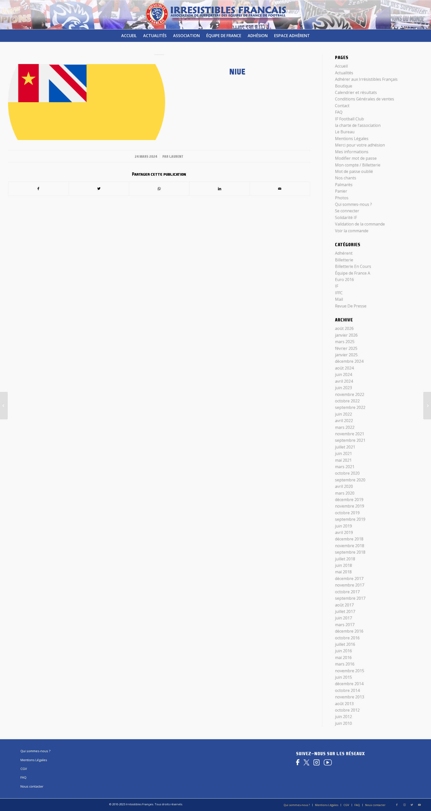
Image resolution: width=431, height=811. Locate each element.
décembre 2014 (349, 683)
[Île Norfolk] (427, 405)
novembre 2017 (349, 585)
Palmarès (343, 184)
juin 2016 (343, 651)
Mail (339, 299)
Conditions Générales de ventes (364, 99)
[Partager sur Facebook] (38, 189)
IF (336, 286)
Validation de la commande (360, 224)
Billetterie (344, 260)
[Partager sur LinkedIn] (220, 189)
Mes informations (351, 151)
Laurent (176, 156)
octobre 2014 (347, 690)
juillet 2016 (345, 644)
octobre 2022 (347, 401)
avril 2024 (344, 381)
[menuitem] (129, 35)
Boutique (343, 86)
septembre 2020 (350, 480)
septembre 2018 (350, 552)
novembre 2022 (349, 394)
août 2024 (344, 368)
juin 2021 (343, 453)
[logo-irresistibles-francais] (215, 14)
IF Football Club (349, 119)
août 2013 (344, 703)
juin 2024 (343, 374)
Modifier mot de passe (356, 158)
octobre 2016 (347, 638)
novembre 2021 (349, 434)
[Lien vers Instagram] (404, 805)
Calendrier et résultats (356, 92)
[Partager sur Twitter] (99, 189)
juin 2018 (343, 565)
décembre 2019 (349, 499)
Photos (341, 198)
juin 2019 (343, 526)
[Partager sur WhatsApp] (159, 189)
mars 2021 (344, 466)
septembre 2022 (350, 407)
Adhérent (343, 253)
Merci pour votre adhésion (360, 145)
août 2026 (344, 328)
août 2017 (344, 605)
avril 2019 (344, 532)
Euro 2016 (344, 279)
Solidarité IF (346, 217)
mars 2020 (344, 493)
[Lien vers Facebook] (397, 805)
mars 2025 (344, 341)
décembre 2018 (349, 539)
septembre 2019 (350, 519)
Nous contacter (31, 786)
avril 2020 (344, 486)
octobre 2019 (347, 513)
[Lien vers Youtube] (419, 805)
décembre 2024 (349, 361)
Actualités (344, 72)
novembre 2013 (349, 697)
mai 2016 (343, 657)
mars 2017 (344, 624)
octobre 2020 (347, 473)
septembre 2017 (350, 598)
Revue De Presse (350, 306)
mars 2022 (344, 427)
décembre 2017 (349, 578)
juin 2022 (343, 414)
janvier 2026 (346, 335)
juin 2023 (343, 387)
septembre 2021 (350, 440)
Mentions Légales (351, 138)
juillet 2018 (345, 559)
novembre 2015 (349, 670)
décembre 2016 (349, 631)
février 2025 (346, 348)
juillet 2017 (345, 611)
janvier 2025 (346, 355)
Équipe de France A (352, 273)
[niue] (86, 102)
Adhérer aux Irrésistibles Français (366, 79)
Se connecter (347, 211)
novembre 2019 (349, 506)
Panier (341, 191)
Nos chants (345, 178)
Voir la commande (351, 230)
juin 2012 (343, 716)
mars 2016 (344, 664)
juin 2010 (343, 723)
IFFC (339, 292)
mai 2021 (343, 460)
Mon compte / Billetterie (357, 165)
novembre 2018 (349, 545)
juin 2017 (343, 618)
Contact (342, 105)
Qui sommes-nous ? (353, 204)
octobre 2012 (347, 710)
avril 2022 (344, 420)
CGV (23, 768)
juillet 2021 (345, 447)
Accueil (341, 66)
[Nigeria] (4, 405)
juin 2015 (343, 677)
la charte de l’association (358, 125)
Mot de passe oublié (354, 171)
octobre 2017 (347, 591)
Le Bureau (344, 132)
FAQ (338, 112)
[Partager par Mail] (280, 189)
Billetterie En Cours (353, 266)
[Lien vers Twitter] (412, 805)
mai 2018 (343, 572)
